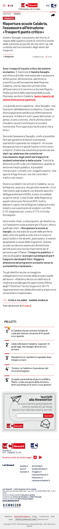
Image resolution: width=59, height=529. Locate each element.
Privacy (34, 516)
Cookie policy (44, 516)
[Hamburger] (4, 5)
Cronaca (17, 14)
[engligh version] (9, 5)
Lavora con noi (43, 519)
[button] (53, 15)
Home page (7, 14)
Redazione (8, 516)
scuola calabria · (18, 300)
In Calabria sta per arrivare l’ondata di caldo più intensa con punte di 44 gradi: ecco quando (30, 333)
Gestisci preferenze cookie (26, 519)
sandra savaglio (38, 300)
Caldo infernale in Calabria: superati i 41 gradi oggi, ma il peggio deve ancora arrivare (30, 346)
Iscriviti (48, 415)
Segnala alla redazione (22, 516)
